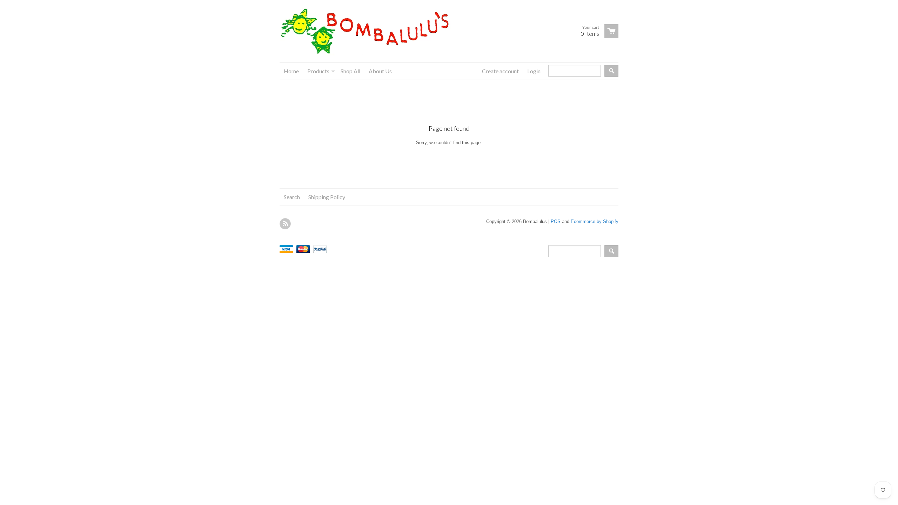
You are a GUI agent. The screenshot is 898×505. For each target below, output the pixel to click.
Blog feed (285, 223)
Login (534, 71)
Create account (500, 71)
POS (556, 221)
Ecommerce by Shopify (594, 221)
